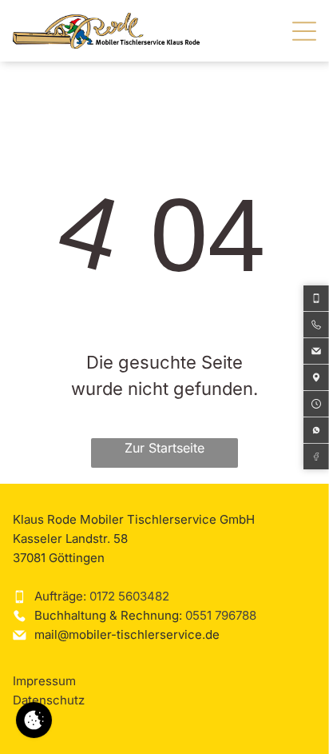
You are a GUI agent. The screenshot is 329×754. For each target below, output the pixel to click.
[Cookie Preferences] (34, 720)
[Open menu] (304, 31)
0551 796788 (220, 615)
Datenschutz (49, 700)
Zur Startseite (164, 448)
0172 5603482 (129, 596)
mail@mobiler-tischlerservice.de (127, 634)
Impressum (44, 680)
